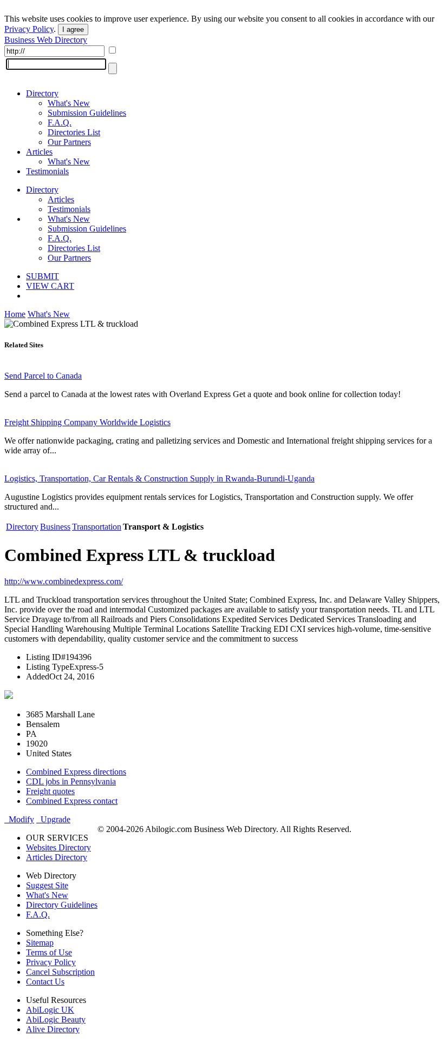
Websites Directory (58, 847)
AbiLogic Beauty (56, 1019)
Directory (42, 93)
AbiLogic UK (50, 1009)
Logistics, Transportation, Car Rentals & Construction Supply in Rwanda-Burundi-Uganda (159, 478)
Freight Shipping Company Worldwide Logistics (87, 422)
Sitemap (40, 942)
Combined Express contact (71, 801)
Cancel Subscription (60, 971)
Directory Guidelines (61, 904)
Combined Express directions (76, 771)
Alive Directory (53, 1029)
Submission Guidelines (87, 112)
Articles (39, 151)
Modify (19, 819)
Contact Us (45, 981)
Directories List (74, 132)
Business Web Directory (45, 39)
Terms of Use (49, 952)
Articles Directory (56, 857)
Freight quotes (50, 791)
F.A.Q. (59, 122)
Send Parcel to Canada (43, 375)
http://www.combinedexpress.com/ (63, 581)
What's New (69, 103)
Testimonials (47, 171)
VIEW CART (50, 286)
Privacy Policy (29, 29)
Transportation (96, 526)
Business (55, 526)
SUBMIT (42, 276)
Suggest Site (47, 885)
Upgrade (53, 819)
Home (14, 314)
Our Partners (69, 142)
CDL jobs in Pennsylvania (71, 781)
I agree (73, 29)
